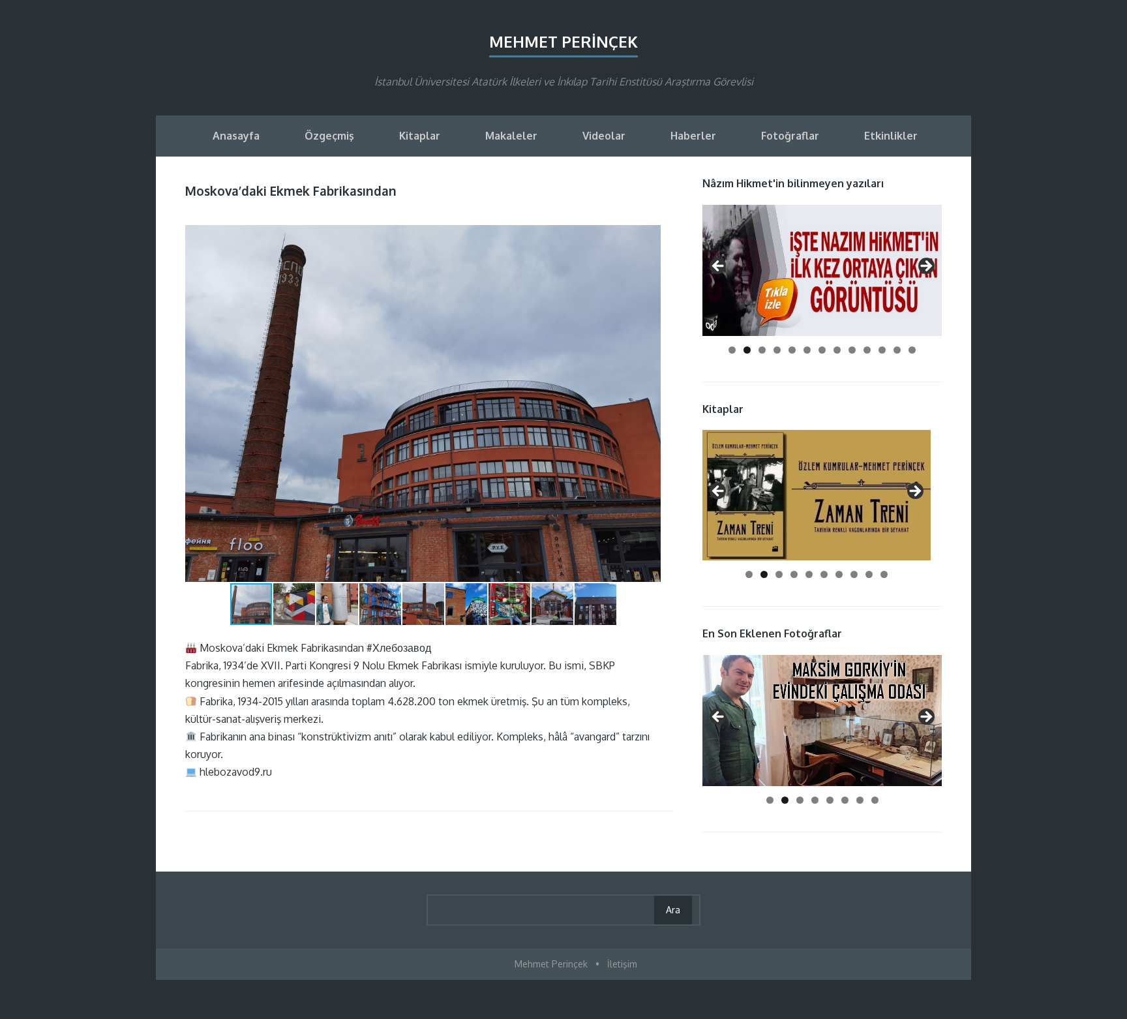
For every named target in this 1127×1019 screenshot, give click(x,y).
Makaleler (511, 135)
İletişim (622, 963)
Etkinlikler (891, 135)
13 (912, 350)
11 (882, 350)
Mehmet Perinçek (563, 41)
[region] (822, 270)
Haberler (693, 135)
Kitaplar (419, 135)
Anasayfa (236, 135)
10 (867, 350)
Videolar (603, 135)
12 (897, 350)
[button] (649, 236)
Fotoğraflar (790, 135)
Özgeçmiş (329, 135)
